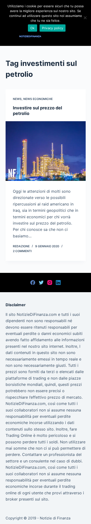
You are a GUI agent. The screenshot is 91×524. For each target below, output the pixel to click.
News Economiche (38, 99)
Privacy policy (52, 28)
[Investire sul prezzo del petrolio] (46, 151)
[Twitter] (41, 282)
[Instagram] (49, 282)
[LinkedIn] (58, 282)
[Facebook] (32, 282)
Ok (32, 28)
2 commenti (22, 251)
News (17, 99)
